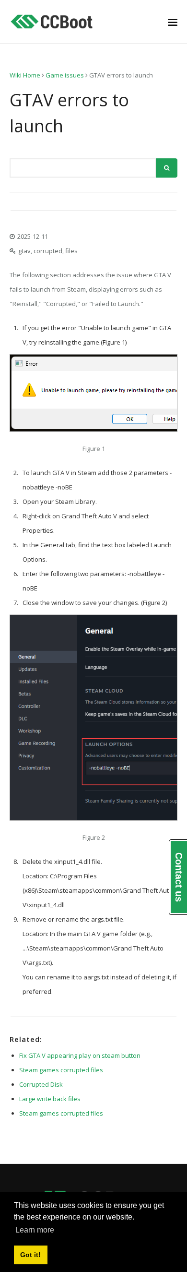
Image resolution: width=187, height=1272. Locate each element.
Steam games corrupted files (61, 1070)
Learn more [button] (34, 1230)
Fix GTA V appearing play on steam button (79, 1055)
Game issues (65, 75)
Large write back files (50, 1098)
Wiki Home (25, 75)
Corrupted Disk (41, 1084)
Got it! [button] (30, 1255)
